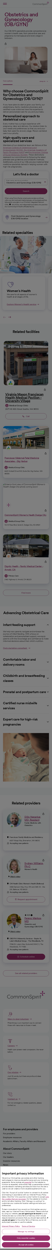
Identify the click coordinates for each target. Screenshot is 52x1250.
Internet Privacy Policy (11, 1226)
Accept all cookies (26, 1245)
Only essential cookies (26, 1238)
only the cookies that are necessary (25, 1198)
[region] (26, 1207)
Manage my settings (26, 1232)
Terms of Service (28, 1226)
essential (27, 1182)
